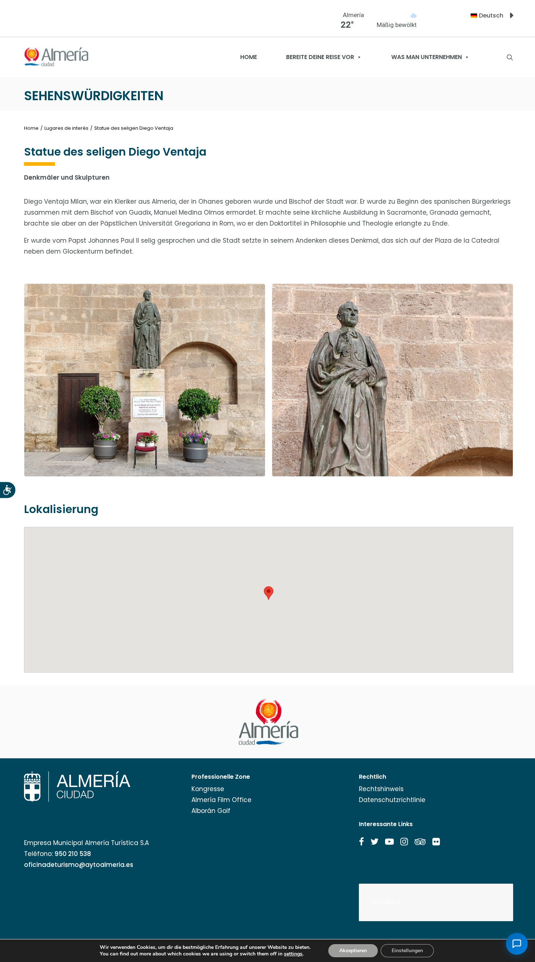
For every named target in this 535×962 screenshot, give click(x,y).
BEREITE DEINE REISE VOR (320, 57)
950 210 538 (73, 853)
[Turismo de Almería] (56, 57)
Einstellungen (407, 950)
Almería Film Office (221, 799)
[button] (361, 841)
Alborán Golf (210, 810)
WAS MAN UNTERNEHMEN (426, 57)
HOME (248, 57)
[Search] (510, 57)
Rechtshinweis (381, 789)
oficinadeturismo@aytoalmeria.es (78, 864)
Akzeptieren (353, 950)
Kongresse (207, 789)
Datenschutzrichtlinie (392, 799)
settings (293, 954)
